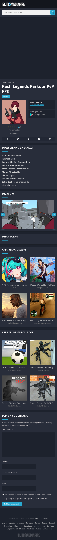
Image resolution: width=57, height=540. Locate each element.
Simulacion (47, 529)
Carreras (29, 523)
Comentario (7, 430)
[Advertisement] (28, 48)
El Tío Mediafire (41, 519)
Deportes (8, 526)
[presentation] (3, 214)
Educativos (18, 526)
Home (4, 82)
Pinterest (28, 139)
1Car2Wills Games (37, 104)
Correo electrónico (10, 472)
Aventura (20, 523)
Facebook (7, 139)
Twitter (18, 139)
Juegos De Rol (12, 529)
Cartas (37, 523)
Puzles (38, 529)
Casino (44, 523)
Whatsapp (49, 139)
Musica (22, 529)
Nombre (6, 461)
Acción (11, 82)
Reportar (15, 133)
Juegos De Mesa (47, 526)
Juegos (36, 526)
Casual (52, 523)
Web (4, 483)
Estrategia (28, 526)
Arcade (12, 523)
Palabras (30, 529)
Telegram (39, 139)
